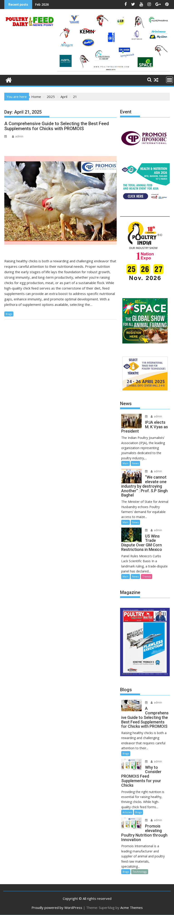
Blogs (9, 314)
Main (125, 463)
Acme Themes (131, 907)
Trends (146, 576)
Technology (140, 871)
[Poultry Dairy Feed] (9, 79)
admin (19, 136)
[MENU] (169, 80)
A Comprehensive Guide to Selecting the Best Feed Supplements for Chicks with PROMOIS (56, 126)
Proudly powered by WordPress (56, 907)
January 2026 (45, 4)
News (135, 463)
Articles (127, 812)
